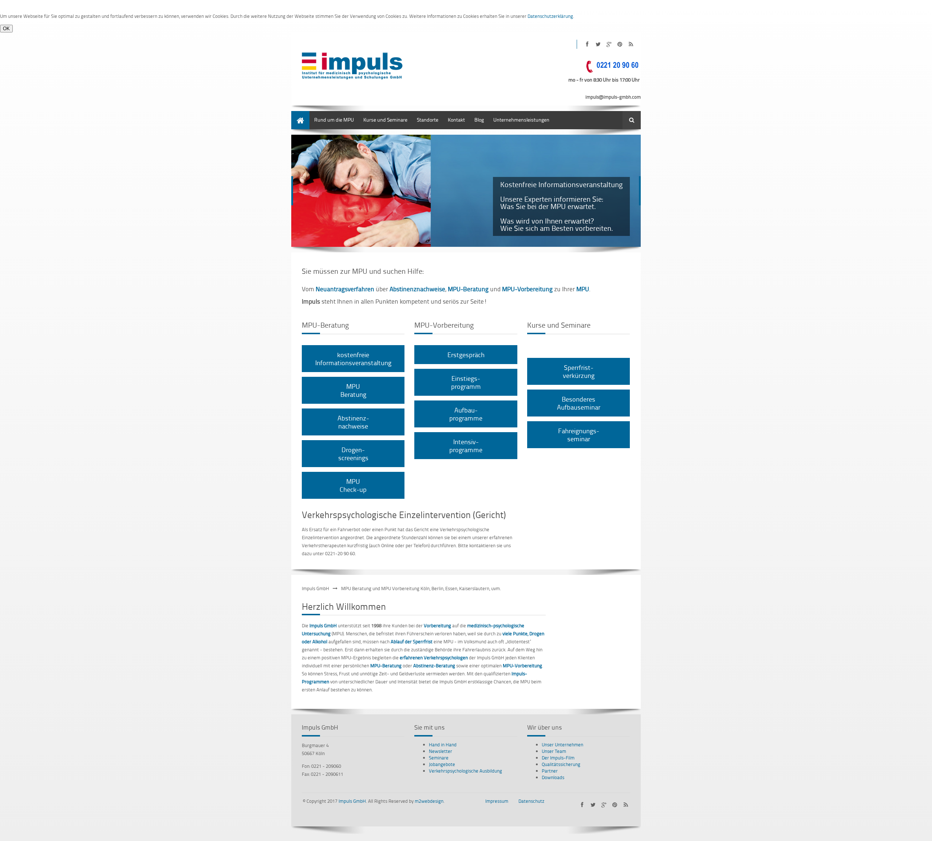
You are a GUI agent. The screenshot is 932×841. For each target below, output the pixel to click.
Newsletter (440, 751)
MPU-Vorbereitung (522, 665)
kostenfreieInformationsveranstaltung (353, 358)
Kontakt (456, 119)
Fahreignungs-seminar (578, 434)
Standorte (427, 119)
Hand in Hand (443, 744)
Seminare (439, 757)
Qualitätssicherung (561, 764)
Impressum (496, 801)
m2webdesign (429, 801)
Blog (479, 119)
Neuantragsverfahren (345, 288)
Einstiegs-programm (466, 382)
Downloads (553, 777)
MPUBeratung (353, 390)
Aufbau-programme (465, 413)
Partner (550, 770)
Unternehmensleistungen (521, 119)
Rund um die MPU (334, 119)
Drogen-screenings (353, 453)
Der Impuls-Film (558, 757)
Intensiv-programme (465, 445)
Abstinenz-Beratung (434, 665)
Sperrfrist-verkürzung (579, 371)
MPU (582, 288)
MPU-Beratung (468, 288)
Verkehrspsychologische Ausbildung (465, 770)
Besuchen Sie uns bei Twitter (598, 44)
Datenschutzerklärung (550, 16)
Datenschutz (531, 801)
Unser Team (554, 751)
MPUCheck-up (353, 485)
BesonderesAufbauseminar (578, 402)
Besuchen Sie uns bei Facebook (587, 44)
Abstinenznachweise (417, 288)
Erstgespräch (466, 354)
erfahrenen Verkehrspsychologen (434, 657)
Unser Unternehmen (562, 744)
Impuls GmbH (315, 588)
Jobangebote (442, 764)
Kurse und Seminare (385, 119)
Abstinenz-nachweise (353, 421)
